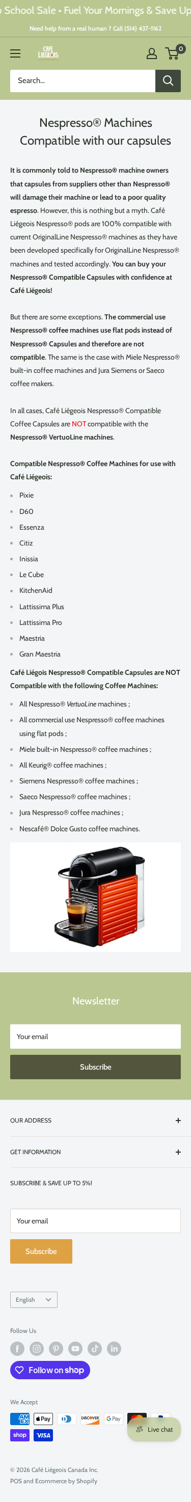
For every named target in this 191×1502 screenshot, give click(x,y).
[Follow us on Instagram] (37, 1349)
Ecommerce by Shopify (66, 1481)
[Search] (168, 81)
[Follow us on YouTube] (75, 1349)
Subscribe (96, 1067)
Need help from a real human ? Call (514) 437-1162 (95, 28)
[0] (172, 53)
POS (16, 1481)
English (25, 1299)
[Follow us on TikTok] (95, 1349)
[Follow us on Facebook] (17, 1349)
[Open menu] (15, 53)
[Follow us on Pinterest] (56, 1349)
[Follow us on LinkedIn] (114, 1349)
